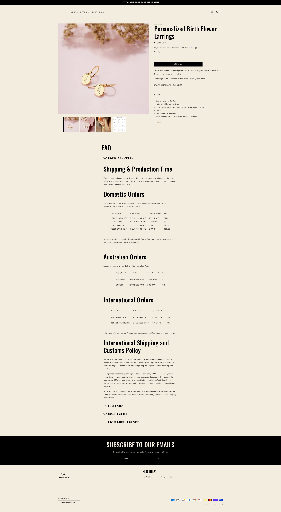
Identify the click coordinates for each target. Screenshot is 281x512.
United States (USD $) (68, 502)
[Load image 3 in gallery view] (103, 124)
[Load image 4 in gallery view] (119, 124)
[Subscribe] (157, 458)
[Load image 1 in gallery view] (71, 124)
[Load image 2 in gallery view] (87, 124)
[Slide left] (60, 124)
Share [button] (159, 122)
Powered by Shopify (217, 504)
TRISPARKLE (207, 504)
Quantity (157, 52)
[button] (74, 12)
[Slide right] (146, 124)
